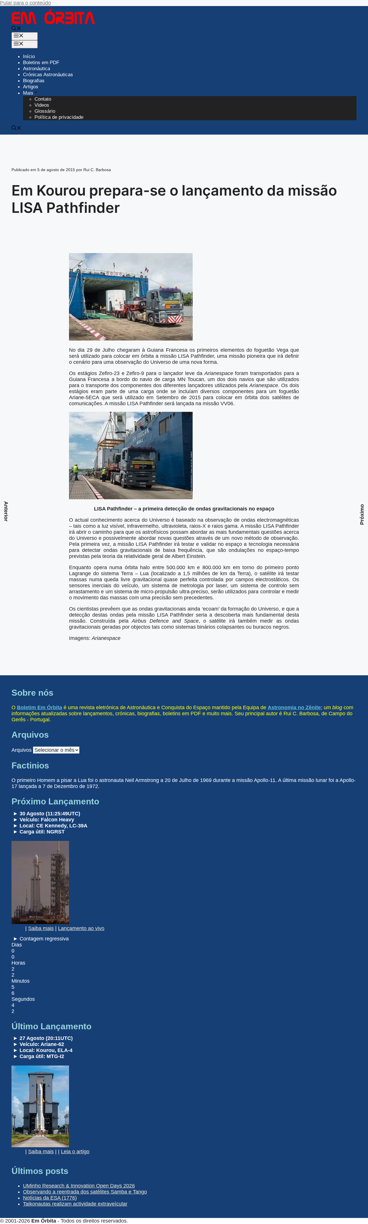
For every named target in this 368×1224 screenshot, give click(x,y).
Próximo (362, 514)
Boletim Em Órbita (39, 707)
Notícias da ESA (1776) (50, 1198)
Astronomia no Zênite (294, 707)
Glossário (44, 111)
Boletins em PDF (41, 62)
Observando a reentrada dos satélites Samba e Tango (85, 1192)
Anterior (6, 511)
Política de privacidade (58, 117)
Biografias (34, 80)
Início (29, 56)
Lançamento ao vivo (81, 928)
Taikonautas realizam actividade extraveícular (75, 1204)
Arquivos (22, 750)
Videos (41, 105)
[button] (16, 29)
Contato (42, 99)
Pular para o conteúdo (25, 3)
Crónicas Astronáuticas (48, 74)
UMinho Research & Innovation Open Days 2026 (79, 1186)
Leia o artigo (75, 1151)
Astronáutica (36, 68)
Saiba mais (41, 928)
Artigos (30, 86)
